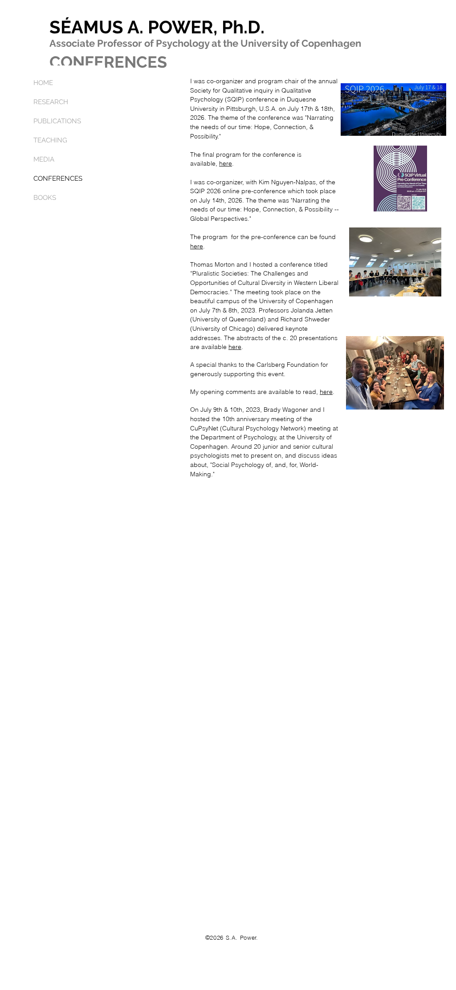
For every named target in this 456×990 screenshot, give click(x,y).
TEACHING (50, 140)
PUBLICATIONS (57, 121)
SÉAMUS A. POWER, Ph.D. (157, 26)
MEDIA (43, 159)
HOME (43, 83)
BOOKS (44, 198)
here (225, 163)
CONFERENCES (57, 178)
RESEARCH (50, 102)
